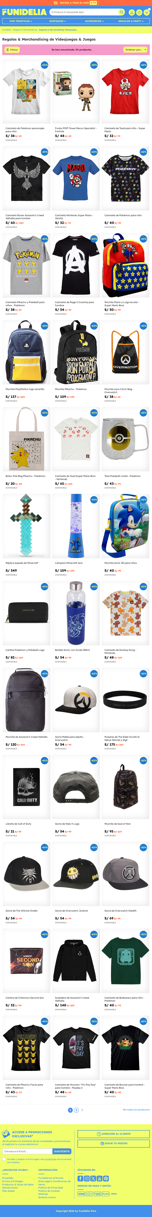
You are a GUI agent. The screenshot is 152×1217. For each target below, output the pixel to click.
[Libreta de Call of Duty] (26, 787)
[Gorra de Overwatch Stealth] (125, 874)
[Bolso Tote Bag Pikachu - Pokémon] (26, 439)
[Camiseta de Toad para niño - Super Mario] (125, 91)
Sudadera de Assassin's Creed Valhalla (72, 999)
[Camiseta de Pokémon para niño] (125, 178)
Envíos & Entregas (12, 1181)
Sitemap (43, 1193)
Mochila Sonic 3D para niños (120, 562)
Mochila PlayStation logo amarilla (25, 389)
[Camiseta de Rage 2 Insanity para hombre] (76, 265)
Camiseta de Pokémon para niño (123, 215)
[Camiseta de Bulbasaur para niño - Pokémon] (125, 960)
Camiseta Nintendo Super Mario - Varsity (74, 217)
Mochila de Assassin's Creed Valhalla (26, 736)
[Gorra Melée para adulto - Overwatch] (76, 700)
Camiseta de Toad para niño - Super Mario (124, 130)
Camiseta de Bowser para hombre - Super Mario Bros (124, 1086)
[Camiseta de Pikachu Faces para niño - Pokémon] (26, 1047)
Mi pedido (7, 1177)
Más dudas (8, 1190)
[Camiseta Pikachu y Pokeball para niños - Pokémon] (26, 265)
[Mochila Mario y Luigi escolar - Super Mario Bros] (125, 265)
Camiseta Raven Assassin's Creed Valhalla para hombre (25, 217)
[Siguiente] (82, 1110)
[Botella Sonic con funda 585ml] (76, 613)
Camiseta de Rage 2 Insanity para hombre (74, 304)
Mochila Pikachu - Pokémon (71, 389)
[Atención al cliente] (139, 12)
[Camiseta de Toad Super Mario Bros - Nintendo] (76, 439)
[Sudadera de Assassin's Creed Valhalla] (76, 960)
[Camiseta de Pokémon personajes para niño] (26, 91)
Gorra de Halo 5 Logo (67, 823)
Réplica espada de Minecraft (22, 562)
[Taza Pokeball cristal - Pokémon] (125, 439)
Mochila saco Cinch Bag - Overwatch (118, 391)
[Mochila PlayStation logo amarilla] (26, 352)
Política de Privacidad (50, 1187)
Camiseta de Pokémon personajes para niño (25, 130)
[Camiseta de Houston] (76, 1047)
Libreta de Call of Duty (18, 823)
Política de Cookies (49, 1190)
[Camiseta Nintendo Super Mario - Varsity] (76, 178)
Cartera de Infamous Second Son (25, 997)
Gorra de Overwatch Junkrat (71, 910)
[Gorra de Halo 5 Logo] (76, 787)
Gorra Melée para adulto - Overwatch (69, 738)
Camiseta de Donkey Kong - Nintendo (120, 651)
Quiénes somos (47, 1197)
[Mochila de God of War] (125, 787)
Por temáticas (20, 21)
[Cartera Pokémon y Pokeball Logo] (26, 613)
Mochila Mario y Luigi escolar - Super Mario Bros (121, 304)
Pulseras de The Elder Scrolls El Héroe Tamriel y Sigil (122, 738)
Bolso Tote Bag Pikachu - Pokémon (25, 475)
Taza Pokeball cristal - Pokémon (122, 475)
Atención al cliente (115, 1133)
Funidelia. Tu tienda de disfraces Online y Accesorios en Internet (24, 12)
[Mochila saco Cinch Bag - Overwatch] (125, 352)
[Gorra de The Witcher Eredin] (26, 874)
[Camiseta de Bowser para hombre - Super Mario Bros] (125, 1047)
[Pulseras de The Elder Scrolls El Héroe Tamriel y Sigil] (125, 700)
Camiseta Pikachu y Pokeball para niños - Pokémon (25, 304)
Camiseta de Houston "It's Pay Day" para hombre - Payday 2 (75, 1086)
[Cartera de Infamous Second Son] (26, 960)
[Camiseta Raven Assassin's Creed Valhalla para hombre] (26, 178)
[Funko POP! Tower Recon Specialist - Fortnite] (76, 91)
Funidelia (6, 30)
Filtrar (14, 49)
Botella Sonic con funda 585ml (72, 649)
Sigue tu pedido (116, 1143)
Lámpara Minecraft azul (69, 562)
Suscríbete (62, 1151)
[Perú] (80, 1179)
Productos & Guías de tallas (18, 1184)
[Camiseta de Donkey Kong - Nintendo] (125, 613)
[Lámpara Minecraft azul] (76, 526)
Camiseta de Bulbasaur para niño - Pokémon (124, 999)
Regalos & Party (129, 21)
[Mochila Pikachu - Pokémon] (76, 352)
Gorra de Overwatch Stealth (120, 910)
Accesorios (93, 21)
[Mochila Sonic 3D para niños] (125, 526)
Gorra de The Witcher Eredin (22, 910)
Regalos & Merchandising (25, 30)
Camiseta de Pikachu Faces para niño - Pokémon (24, 1086)
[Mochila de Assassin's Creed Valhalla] (26, 700)
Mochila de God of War (117, 823)
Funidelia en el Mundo (50, 1177)
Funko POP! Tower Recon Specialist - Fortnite (76, 130)
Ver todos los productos (136, 1109)
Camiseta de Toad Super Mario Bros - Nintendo (75, 477)
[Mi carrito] (147, 12)
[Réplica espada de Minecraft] (26, 526)
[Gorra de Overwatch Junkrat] (76, 874)
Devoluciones (10, 1187)
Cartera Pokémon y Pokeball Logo (25, 649)
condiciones (51, 1159)
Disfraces (56, 21)
